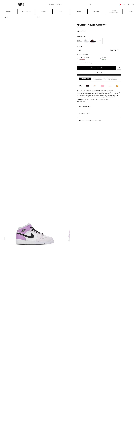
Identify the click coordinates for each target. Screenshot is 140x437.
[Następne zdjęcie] (67, 238)
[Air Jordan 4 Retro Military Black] (80, 41)
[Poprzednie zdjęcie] (3, 238)
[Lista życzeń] (129, 4)
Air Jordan (17, 17)
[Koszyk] (133, 4)
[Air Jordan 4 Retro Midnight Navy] (86, 41)
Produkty (10, 17)
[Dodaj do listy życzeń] (119, 68)
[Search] (90, 4)
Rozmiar (79, 46)
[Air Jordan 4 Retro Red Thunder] (93, 41)
